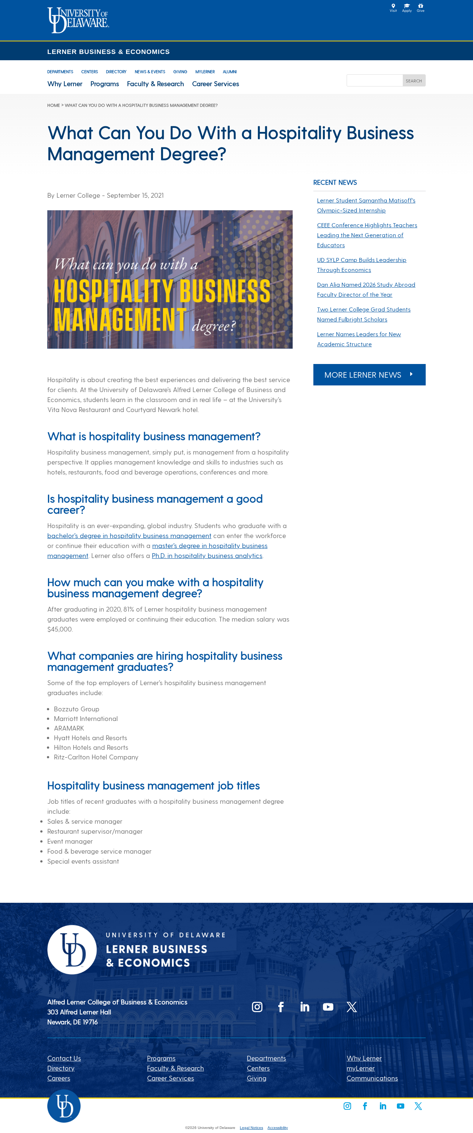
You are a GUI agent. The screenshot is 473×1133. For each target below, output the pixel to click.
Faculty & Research (155, 83)
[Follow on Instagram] (257, 1007)
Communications (372, 1078)
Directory (116, 71)
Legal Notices (251, 1128)
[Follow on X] (351, 1007)
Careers (58, 1078)
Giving (180, 71)
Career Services (215, 83)
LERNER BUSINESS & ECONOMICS (108, 51)
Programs (105, 83)
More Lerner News (362, 374)
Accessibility (278, 1128)
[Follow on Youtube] (328, 1007)
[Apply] (78, 30)
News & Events (150, 71)
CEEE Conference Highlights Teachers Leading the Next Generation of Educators (367, 234)
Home (53, 105)
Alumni (230, 71)
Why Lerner (64, 83)
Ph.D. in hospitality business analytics (207, 555)
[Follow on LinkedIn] (304, 1007)
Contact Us (64, 1058)
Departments (60, 71)
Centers (89, 71)
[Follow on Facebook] (280, 1007)
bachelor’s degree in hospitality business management (129, 535)
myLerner (205, 71)
